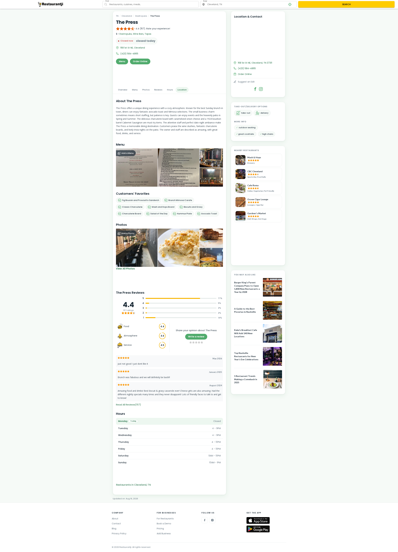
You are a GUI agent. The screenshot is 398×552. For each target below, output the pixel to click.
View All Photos (125, 268)
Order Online (140, 61)
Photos (146, 89)
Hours (170, 89)
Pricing (160, 528)
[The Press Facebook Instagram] (261, 89)
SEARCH (346, 4)
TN (117, 15)
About (115, 518)
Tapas (148, 33)
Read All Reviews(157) (128, 404)
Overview (122, 89)
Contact (116, 523)
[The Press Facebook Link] (255, 89)
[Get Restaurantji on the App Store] (258, 520)
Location (182, 89)
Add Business (164, 533)
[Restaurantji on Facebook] (204, 520)
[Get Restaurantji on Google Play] (258, 528)
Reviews (158, 89)
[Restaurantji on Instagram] (212, 520)
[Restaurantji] (50, 4)
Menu (122, 61)
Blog (114, 528)
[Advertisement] (169, 75)
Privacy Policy (119, 533)
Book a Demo (164, 523)
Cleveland (127, 15)
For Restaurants (165, 518)
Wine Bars (138, 33)
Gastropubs (141, 15)
